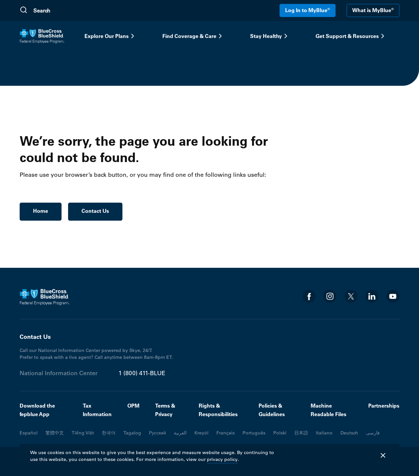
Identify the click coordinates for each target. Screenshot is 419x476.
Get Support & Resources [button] (347, 36)
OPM (133, 405)
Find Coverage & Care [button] (189, 36)
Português (254, 433)
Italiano (324, 433)
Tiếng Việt (83, 433)
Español (29, 433)
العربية (180, 433)
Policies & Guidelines (272, 409)
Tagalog (132, 433)
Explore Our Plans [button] (106, 36)
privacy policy (222, 459)
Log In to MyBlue (307, 10)
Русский (157, 433)
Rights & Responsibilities (218, 409)
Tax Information (97, 409)
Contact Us (95, 211)
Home (40, 211)
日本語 (301, 433)
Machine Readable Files (328, 409)
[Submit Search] (23, 10)
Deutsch (349, 433)
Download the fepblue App (37, 409)
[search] (64, 10)
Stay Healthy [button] (266, 36)
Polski (279, 433)
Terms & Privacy (165, 409)
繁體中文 (55, 433)
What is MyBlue (373, 10)
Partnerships (383, 405)
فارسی (373, 433)
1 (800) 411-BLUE (141, 373)
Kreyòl (201, 433)
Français (225, 433)
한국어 (109, 433)
